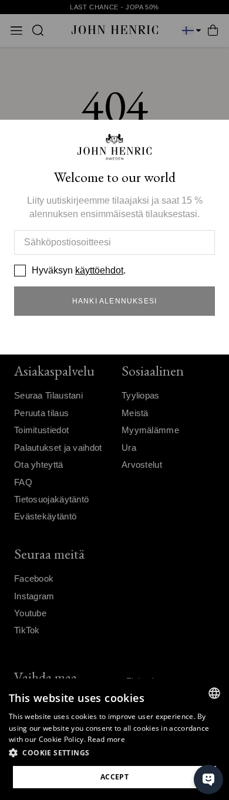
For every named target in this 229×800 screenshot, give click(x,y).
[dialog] (114, 739)
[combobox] (214, 693)
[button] (114, 753)
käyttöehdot (99, 270)
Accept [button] (114, 777)
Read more (106, 739)
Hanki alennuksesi (114, 301)
